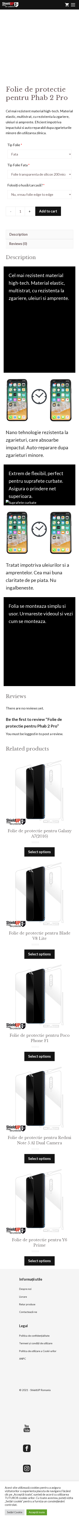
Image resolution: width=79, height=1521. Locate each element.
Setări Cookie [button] (14, 1512)
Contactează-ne (28, 1311)
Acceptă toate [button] (37, 1512)
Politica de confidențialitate (34, 1335)
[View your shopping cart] (67, 5)
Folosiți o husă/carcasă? (25, 185)
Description (18, 234)
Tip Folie (14, 145)
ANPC (22, 1358)
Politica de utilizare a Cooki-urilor (37, 1351)
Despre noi (25, 1288)
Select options (39, 852)
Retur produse (27, 1304)
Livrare (23, 1296)
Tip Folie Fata (18, 165)
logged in (31, 734)
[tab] (39, 234)
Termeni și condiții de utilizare (35, 1343)
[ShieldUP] (10, 5)
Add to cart (48, 211)
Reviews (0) (18, 244)
